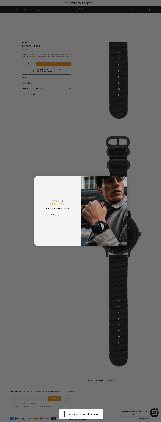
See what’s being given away (57, 215)
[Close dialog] (124, 178)
